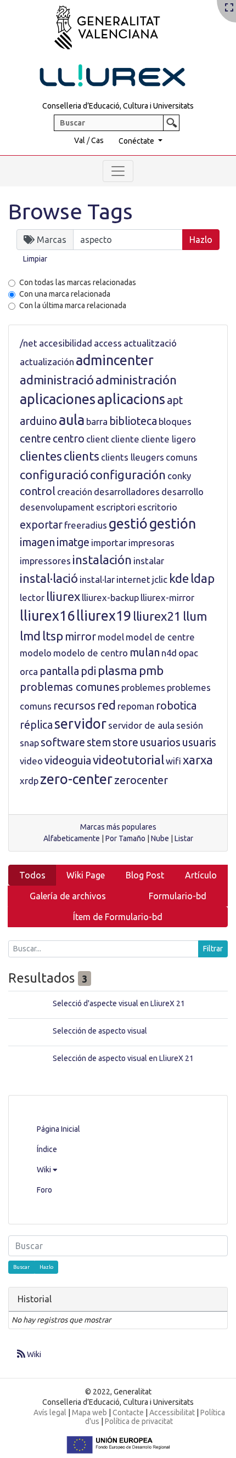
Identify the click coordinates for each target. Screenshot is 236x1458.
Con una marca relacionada (64, 294)
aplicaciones (57, 399)
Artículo (201, 875)
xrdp (29, 780)
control (37, 491)
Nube (160, 838)
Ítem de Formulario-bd (117, 917)
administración (136, 380)
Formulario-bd (177, 896)
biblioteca (133, 421)
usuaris (199, 742)
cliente (125, 439)
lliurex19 (103, 615)
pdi (88, 671)
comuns (182, 457)
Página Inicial (58, 1129)
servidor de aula (141, 725)
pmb (151, 670)
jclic (159, 579)
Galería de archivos (68, 896)
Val (79, 140)
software (63, 742)
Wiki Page (85, 875)
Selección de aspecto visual (100, 1030)
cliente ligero (168, 439)
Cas (97, 140)
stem (99, 742)
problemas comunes (70, 687)
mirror (80, 637)
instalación (102, 559)
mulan (145, 652)
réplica (36, 725)
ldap (202, 578)
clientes (41, 456)
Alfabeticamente (71, 838)
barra (97, 421)
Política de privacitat (139, 1421)
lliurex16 (47, 615)
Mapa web (89, 1412)
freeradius (85, 525)
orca (29, 671)
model (111, 637)
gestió (128, 523)
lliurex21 (157, 616)
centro (69, 439)
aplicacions (131, 399)
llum (195, 616)
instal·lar (97, 579)
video (31, 761)
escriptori (116, 507)
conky (179, 475)
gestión (172, 523)
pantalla (59, 671)
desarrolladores (127, 491)
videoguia (67, 760)
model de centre (160, 637)
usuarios (160, 742)
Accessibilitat (172, 1412)
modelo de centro (90, 653)
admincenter (115, 360)
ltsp (52, 636)
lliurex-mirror (167, 597)
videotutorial (128, 760)
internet (133, 579)
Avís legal (49, 1412)
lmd (30, 636)
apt (175, 400)
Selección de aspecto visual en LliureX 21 (123, 1058)
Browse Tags (70, 211)
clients (81, 456)
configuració (54, 474)
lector (32, 597)
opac (188, 653)
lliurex (63, 596)
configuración (128, 474)
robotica (176, 706)
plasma (117, 670)
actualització (150, 343)
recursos (74, 706)
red (106, 705)
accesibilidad (65, 343)
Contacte (128, 1412)
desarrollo (182, 491)
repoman (135, 706)
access (108, 343)
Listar (184, 838)
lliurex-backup (110, 597)
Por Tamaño (125, 838)
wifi (173, 761)
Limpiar (35, 258)
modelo (36, 653)
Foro (44, 1189)
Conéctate (137, 141)
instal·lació (49, 578)
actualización (47, 361)
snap (29, 742)
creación (74, 491)
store (125, 742)
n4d (169, 653)
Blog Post (145, 875)
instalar (148, 560)
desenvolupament (57, 507)
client (97, 439)
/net (28, 343)
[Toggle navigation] (118, 171)
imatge (73, 542)
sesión (189, 725)
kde (179, 578)
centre (35, 439)
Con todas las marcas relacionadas (77, 282)
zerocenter (141, 780)
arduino (38, 421)
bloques (175, 421)
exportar (41, 525)
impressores (45, 560)
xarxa (198, 760)
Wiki (45, 1169)
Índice (47, 1149)
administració (57, 380)
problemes (143, 687)
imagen (37, 542)
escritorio (157, 507)
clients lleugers (132, 457)
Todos (32, 875)
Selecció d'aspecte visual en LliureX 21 (119, 1003)
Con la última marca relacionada (72, 305)
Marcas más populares (118, 826)
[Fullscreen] (229, 8)
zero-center (76, 779)
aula (72, 420)
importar (109, 542)
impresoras (151, 542)
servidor (80, 723)
